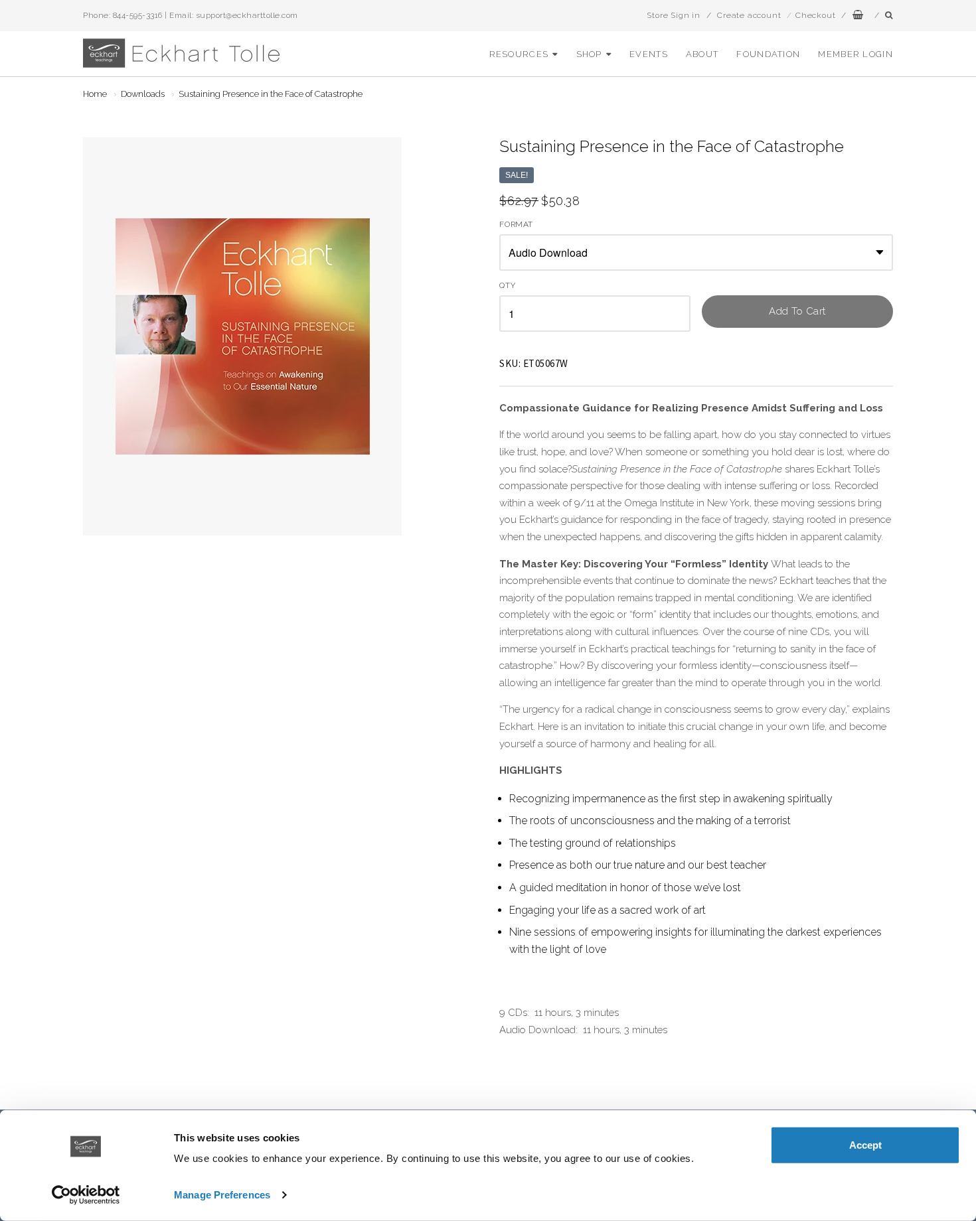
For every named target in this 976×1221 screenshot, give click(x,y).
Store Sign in (673, 15)
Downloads (143, 94)
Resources (519, 54)
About (702, 54)
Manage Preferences (222, 1194)
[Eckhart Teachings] (182, 62)
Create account (749, 15)
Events (648, 54)
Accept (865, 1145)
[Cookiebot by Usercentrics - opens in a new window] (86, 1195)
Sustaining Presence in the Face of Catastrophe (271, 94)
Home (95, 94)
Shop (589, 54)
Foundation (768, 54)
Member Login (855, 54)
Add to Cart (797, 311)
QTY (507, 285)
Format (516, 224)
